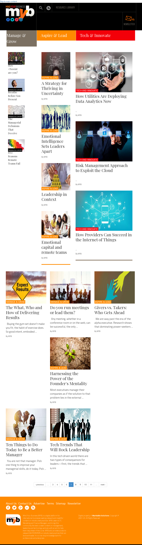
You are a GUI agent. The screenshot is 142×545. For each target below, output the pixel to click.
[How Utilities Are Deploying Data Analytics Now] (104, 72)
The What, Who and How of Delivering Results (24, 312)
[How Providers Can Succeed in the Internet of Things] (104, 211)
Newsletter (74, 503)
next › (103, 484)
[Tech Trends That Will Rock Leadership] (70, 424)
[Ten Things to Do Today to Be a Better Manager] (26, 424)
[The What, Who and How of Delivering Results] (26, 287)
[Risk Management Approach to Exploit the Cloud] (104, 141)
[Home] (20, 12)
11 (91, 484)
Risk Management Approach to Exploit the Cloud (102, 168)
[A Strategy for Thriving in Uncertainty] (55, 65)
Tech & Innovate (95, 35)
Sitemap (61, 503)
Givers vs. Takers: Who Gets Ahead (110, 310)
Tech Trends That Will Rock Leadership (69, 447)
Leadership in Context (54, 196)
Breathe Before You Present (14, 96)
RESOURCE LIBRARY (65, 7)
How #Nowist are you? (13, 69)
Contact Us (24, 503)
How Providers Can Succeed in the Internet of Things (104, 237)
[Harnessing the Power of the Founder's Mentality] (70, 353)
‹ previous (40, 484)
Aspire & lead (50, 77)
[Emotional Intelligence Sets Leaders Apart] (55, 118)
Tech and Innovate (87, 90)
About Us (11, 503)
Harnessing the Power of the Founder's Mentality (68, 378)
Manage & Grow (16, 38)
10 (85, 484)
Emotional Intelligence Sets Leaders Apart (52, 143)
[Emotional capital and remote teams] (55, 224)
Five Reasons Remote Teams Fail (14, 158)
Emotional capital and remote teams (54, 247)
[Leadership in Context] (55, 176)
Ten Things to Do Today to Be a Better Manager (24, 449)
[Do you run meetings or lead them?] (70, 287)
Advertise (39, 503)
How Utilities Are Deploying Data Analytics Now (101, 98)
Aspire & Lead (54, 35)
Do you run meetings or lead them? (69, 310)
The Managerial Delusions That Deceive (14, 126)
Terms (50, 503)
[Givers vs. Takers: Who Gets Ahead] (114, 287)
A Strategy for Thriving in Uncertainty (54, 88)
